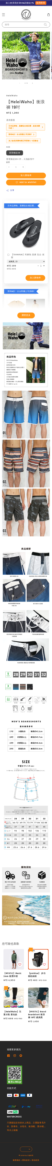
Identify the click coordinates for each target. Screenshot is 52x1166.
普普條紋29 (14, 153)
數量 (8, 162)
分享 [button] (12, 190)
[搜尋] (45, 24)
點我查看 (40, 3)
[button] (3, 15)
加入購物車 (26, 175)
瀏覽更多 (26, 315)
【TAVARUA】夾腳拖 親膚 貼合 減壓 (27, 256)
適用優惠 (10, 120)
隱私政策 (26, 1160)
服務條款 (16, 1160)
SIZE (8, 147)
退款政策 (35, 1160)
